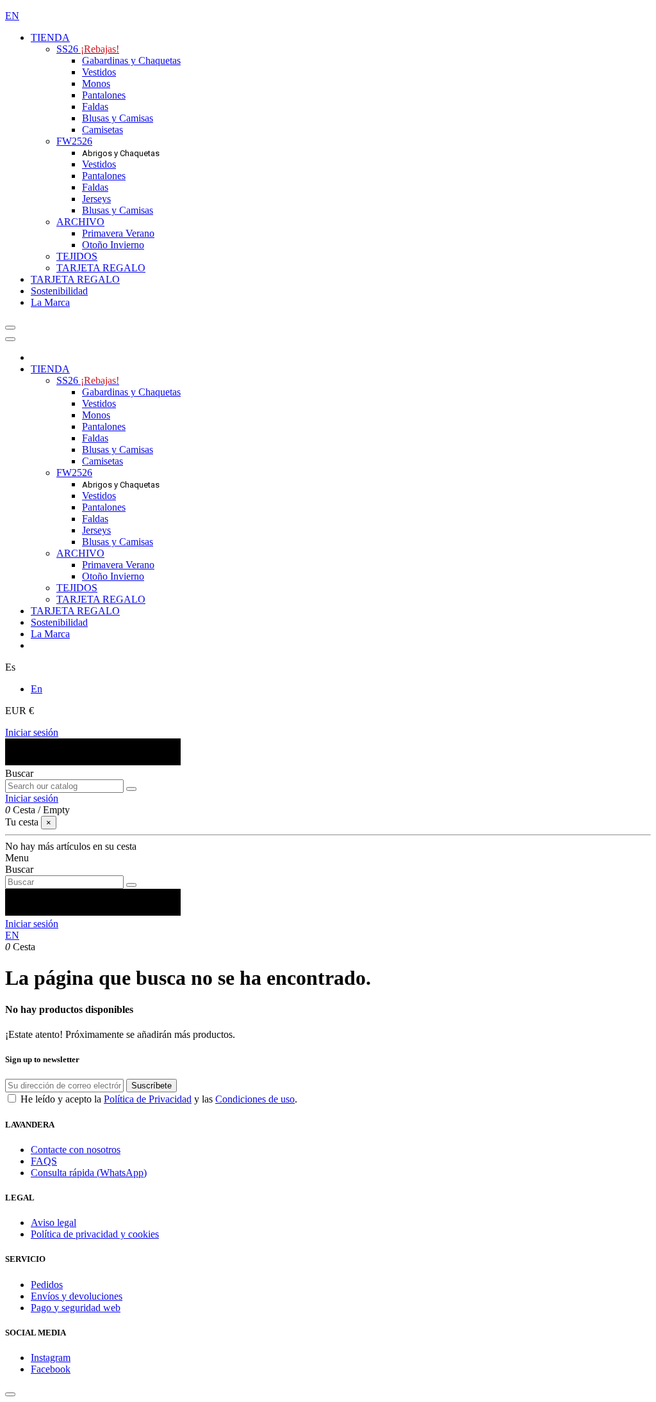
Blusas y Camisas (117, 118)
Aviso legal (53, 1222)
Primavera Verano (118, 233)
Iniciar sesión (31, 732)
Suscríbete (151, 1085)
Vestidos (99, 72)
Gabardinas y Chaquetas (131, 60)
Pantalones (104, 95)
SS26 (87, 49)
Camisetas (102, 129)
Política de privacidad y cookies (95, 1234)
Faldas (95, 106)
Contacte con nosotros (75, 1149)
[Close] (10, 339)
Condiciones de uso (255, 1099)
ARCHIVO (80, 221)
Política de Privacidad (148, 1099)
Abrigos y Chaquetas (121, 153)
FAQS (44, 1161)
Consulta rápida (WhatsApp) (89, 1172)
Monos (96, 83)
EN (12, 15)
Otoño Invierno (113, 244)
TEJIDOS (76, 256)
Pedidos (47, 1284)
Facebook (50, 1369)
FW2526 (74, 141)
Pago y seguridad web (75, 1307)
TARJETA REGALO (100, 267)
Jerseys (96, 198)
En (36, 688)
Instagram (50, 1357)
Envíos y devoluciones (76, 1296)
